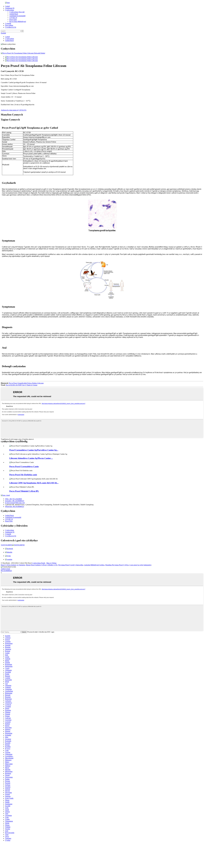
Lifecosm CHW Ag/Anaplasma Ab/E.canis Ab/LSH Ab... (34, 483)
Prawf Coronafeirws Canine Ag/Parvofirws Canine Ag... (33, 450)
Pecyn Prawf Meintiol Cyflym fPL (24, 491)
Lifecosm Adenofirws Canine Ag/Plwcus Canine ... (31, 458)
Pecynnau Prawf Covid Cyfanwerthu (70, 565)
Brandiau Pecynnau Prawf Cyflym (117, 565)
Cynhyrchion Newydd (16, 12)
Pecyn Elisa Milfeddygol (17, 21)
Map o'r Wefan (51, 563)
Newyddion (9, 25)
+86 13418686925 (14, 501)
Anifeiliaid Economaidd (17, 16)
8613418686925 (6, 571)
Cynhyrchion (9, 10)
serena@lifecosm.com (15, 503)
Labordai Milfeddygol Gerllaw (94, 565)
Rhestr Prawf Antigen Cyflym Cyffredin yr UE (41, 565)
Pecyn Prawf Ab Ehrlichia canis (23, 475)
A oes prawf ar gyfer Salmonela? (140, 565)
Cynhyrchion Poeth (38, 563)
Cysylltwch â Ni (10, 27)
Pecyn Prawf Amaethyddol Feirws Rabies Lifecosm (26, 383)
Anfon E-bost (5, 569)
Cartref (7, 6)
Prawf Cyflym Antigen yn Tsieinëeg (13, 565)
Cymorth (8, 23)
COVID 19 (13, 18)
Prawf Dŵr (13, 19)
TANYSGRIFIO (6, 545)
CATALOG (22, 110)
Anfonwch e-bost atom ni (9, 110)
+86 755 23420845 (13, 499)
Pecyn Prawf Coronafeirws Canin (24, 466)
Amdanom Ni (9, 8)
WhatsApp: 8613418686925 (14, 506)
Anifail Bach (13, 14)
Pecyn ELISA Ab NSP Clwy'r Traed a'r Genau (21, 385)
